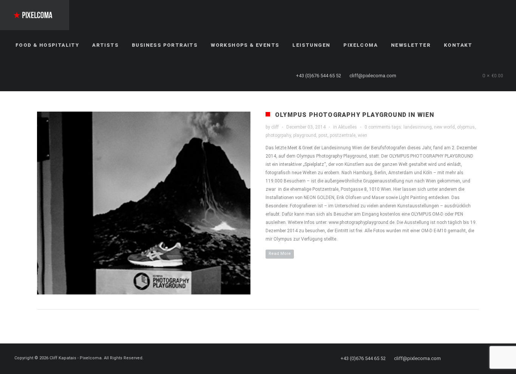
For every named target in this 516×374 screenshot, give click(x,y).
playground (304, 135)
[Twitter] (428, 76)
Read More (280, 253)
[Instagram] (441, 76)
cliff (275, 127)
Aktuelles (347, 127)
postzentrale (342, 135)
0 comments (378, 127)
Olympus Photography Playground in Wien (354, 114)
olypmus (466, 127)
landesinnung (417, 127)
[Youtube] (455, 76)
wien (362, 135)
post (323, 135)
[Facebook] (414, 76)
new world (444, 127)
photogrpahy (278, 135)
